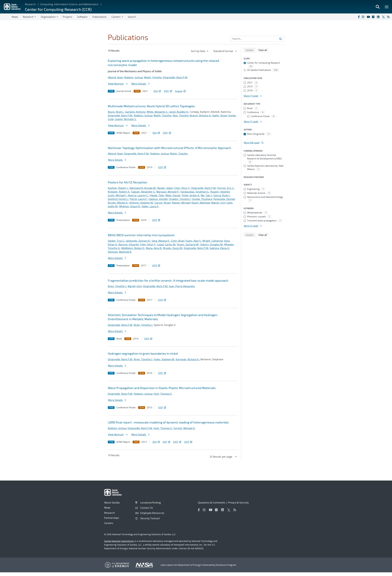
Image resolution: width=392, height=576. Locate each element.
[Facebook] (358, 17)
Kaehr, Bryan (219, 115)
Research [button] (28, 17)
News (15, 17)
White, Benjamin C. (157, 112)
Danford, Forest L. (118, 199)
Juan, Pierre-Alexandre (182, 286)
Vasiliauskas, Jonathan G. (195, 191)
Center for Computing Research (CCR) (58, 9)
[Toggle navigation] (5, 16)
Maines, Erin (218, 202)
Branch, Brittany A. (200, 115)
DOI (156, 91)
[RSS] (389, 17)
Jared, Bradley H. (179, 112)
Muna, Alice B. (154, 248)
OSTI (166, 91)
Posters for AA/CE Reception (127, 182)
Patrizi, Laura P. (138, 199)
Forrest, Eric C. (225, 188)
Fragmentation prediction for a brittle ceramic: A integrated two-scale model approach (168, 280)
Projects (67, 17)
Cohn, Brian (177, 240)
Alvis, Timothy (180, 115)
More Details (139, 83)
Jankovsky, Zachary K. (138, 240)
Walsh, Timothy (153, 77)
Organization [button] (48, 17)
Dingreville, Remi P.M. (175, 77)
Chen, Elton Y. (182, 188)
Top (383, 572)
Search (132, 17)
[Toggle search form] (377, 6)
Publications (99, 17)
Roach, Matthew (200, 202)
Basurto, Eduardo (129, 244)
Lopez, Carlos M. (166, 244)
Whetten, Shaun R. (129, 206)
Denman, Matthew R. (120, 252)
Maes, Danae (172, 195)
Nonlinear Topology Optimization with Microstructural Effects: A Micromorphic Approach (169, 148)
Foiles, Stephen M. (164, 359)
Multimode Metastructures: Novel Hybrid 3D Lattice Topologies (151, 106)
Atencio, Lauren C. (138, 195)
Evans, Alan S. (193, 240)
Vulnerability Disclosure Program (219, 564)
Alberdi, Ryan (115, 77)
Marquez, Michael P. (167, 191)
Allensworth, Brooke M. (142, 188)
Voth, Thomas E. (163, 393)
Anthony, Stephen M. (141, 202)
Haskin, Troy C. (116, 240)
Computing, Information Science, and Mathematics (69, 4)
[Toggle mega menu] (386, 6)
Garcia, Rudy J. (221, 195)
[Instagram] (364, 17)
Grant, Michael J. (117, 195)
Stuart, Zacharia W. (188, 244)
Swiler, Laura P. (150, 206)
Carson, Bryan (163, 202)
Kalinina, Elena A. (219, 248)
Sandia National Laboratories (119, 541)
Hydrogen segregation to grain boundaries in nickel (143, 353)
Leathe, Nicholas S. (125, 119)
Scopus (178, 91)
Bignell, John (135, 286)
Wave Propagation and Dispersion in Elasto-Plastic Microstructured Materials (162, 388)
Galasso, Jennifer (158, 199)
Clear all (263, 50)
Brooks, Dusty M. (173, 248)
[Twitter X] (384, 17)
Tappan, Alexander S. (143, 191)
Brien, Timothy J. (117, 286)
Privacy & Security (238, 502)
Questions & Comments (211, 502)
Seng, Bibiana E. (161, 240)
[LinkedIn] (379, 17)
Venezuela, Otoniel (224, 199)
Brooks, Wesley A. (118, 202)
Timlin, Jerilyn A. (190, 195)
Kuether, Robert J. (118, 188)
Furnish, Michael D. (184, 428)
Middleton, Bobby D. (133, 248)
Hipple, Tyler (157, 195)
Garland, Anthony (135, 112)
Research (30, 4)
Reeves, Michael (181, 202)
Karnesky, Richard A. (187, 359)
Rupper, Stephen (220, 191)
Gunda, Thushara (202, 199)
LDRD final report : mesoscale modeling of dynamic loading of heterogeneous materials (168, 422)
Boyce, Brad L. (116, 112)
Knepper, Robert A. (119, 191)
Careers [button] (116, 17)
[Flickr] (374, 17)
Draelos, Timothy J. (180, 199)
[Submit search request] (280, 39)
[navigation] (200, 51)
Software (82, 17)
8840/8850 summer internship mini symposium (141, 235)
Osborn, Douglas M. (211, 244)
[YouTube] (369, 17)
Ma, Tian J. (206, 195)
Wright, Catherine (212, 240)
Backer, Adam (165, 188)
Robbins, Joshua (133, 77)
